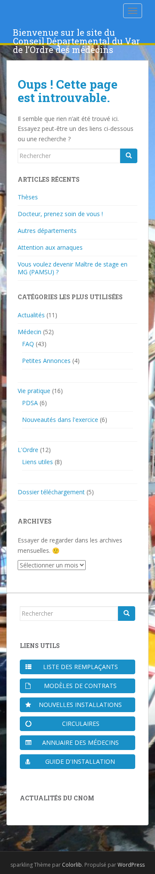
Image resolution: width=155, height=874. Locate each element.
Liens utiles (37, 462)
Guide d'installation (80, 761)
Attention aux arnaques (50, 247)
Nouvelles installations (80, 704)
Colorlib (72, 864)
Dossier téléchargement (51, 492)
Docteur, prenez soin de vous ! (60, 214)
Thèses (28, 197)
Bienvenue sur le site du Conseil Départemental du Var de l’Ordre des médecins (76, 35)
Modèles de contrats (80, 686)
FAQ (28, 344)
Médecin (29, 332)
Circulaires (80, 723)
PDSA (30, 403)
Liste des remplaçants (80, 667)
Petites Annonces (46, 360)
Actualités (31, 315)
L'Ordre (28, 450)
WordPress (131, 864)
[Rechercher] (128, 156)
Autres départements (47, 230)
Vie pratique (34, 391)
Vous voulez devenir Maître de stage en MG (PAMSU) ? (72, 268)
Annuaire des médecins (80, 742)
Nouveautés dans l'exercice (60, 419)
